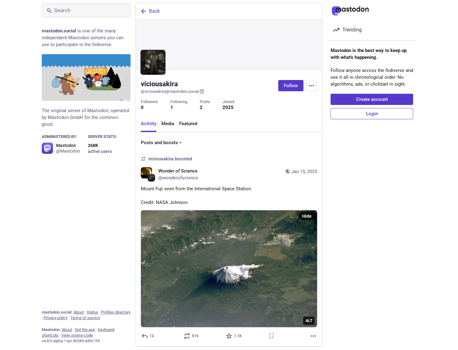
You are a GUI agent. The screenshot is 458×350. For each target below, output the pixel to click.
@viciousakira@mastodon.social (170, 91)
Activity (148, 123)
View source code (77, 335)
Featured (188, 123)
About (79, 312)
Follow (291, 85)
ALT (309, 321)
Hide (307, 216)
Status (92, 312)
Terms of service (85, 317)
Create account (372, 99)
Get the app (85, 329)
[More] (313, 336)
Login (372, 113)
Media (167, 123)
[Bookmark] (271, 336)
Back (154, 11)
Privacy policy (56, 317)
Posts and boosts (159, 142)
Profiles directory (116, 312)
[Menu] (311, 85)
